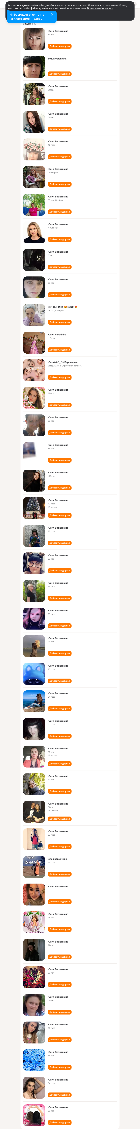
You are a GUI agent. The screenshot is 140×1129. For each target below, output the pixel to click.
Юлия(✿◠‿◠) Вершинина (63, 362)
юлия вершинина (57, 858)
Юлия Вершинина (58, 31)
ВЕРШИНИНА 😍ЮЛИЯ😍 (62, 307)
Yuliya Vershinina (57, 58)
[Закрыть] (52, 15)
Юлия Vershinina (57, 334)
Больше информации (100, 8)
